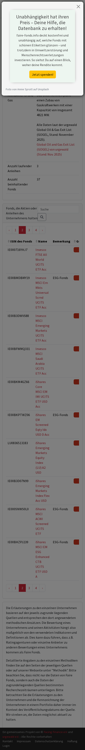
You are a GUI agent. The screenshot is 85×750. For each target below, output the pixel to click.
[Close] (78, 6)
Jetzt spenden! (42, 74)
